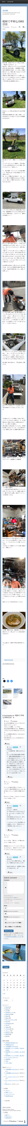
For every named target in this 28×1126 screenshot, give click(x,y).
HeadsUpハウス (9, 1012)
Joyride (5, 10)
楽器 (6, 1036)
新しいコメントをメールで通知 (13, 922)
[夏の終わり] (7, 702)
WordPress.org (9, 1096)
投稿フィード (8, 1092)
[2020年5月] (7, 691)
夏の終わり (5, 705)
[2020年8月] (18, 691)
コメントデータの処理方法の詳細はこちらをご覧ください (13, 936)
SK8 (6, 1021)
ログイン (7, 1090)
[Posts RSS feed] (24, 1121)
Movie (6, 1016)
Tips (6, 1025)
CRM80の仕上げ (9, 1044)
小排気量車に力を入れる (11, 1046)
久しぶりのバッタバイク (11, 1057)
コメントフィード (10, 1094)
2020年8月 (15, 694)
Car (6, 1010)
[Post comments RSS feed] (13, 717)
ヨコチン (15, 27)
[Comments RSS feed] (24, 1122)
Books (7, 1009)
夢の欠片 (7, 1084)
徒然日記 (7, 1032)
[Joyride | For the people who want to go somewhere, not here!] (14, 952)
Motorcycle (8, 1014)
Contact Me (10, 1)
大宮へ (7, 1061)
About (3, 1)
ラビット (7, 1031)
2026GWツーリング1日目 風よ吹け (14, 1055)
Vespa (7, 1027)
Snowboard (8, 1023)
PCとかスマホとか (10, 1020)
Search (6, 967)
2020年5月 (5, 694)
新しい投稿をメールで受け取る (13, 926)
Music (6, 1018)
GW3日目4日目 (8, 660)
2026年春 (7, 1059)
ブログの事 (8, 1029)
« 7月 (4, 993)
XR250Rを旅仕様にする (11, 1043)
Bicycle (7, 1007)
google (15, 897)
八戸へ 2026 (8, 1063)
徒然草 (7, 1034)
